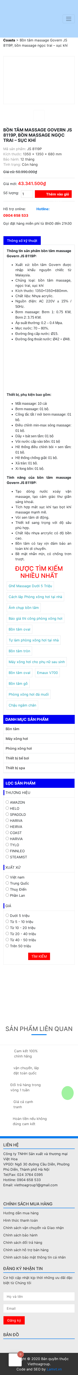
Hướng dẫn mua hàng (21, 1213)
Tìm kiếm (39, 956)
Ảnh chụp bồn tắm (24, 607)
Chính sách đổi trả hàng (22, 1242)
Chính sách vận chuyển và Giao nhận (33, 1228)
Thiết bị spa (15, 768)
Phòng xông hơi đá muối (29, 694)
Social (6, 1194)
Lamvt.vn (54, 1369)
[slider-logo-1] (28, 18)
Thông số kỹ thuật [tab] (22, 240)
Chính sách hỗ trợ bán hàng (26, 1250)
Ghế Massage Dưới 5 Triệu (30, 586)
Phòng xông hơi (19, 748)
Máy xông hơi (17, 738)
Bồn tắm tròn (19, 651)
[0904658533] (63, 1230)
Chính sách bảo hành (20, 1235)
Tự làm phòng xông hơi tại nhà (34, 640)
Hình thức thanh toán (20, 1220)
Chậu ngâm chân (22, 705)
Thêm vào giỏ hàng (57, 195)
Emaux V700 (47, 672)
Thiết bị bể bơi (17, 758)
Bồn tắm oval (19, 629)
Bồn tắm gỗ (18, 683)
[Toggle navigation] (69, 19)
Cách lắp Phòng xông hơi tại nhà (35, 597)
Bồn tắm (12, 729)
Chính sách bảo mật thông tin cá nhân (34, 1257)
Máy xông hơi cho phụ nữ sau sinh (37, 662)
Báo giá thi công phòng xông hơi (35, 618)
